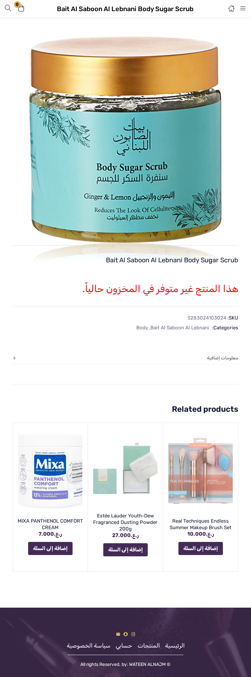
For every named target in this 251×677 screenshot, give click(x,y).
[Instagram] (133, 634)
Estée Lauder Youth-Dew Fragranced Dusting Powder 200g (125, 522)
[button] (21, 8)
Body (142, 328)
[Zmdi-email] (118, 634)
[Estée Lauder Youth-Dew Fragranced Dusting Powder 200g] (125, 468)
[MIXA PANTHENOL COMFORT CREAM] (50, 471)
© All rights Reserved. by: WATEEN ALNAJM (125, 664)
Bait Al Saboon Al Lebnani (179, 328)
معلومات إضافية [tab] (222, 358)
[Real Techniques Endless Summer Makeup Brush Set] (200, 471)
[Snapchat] (126, 634)
